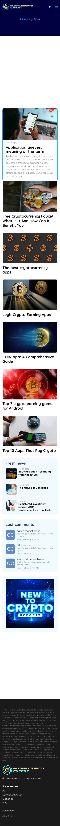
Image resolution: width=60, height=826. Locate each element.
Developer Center (12, 794)
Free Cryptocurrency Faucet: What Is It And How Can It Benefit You (28, 220)
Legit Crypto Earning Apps (26, 314)
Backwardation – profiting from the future (34, 473)
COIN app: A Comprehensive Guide (28, 359)
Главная (25, 19)
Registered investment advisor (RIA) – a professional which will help (35, 506)
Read (19, 539)
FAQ (4, 802)
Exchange (7, 798)
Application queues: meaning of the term (25, 149)
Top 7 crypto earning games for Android (28, 405)
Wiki (8, 142)
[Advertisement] (30, 72)
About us (7, 815)
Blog (4, 790)
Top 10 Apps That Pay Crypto (29, 450)
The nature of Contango (33, 487)
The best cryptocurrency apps (25, 269)
